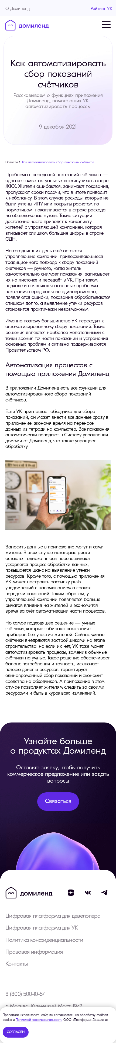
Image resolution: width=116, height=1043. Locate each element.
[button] (58, 801)
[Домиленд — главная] (27, 25)
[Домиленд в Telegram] (105, 892)
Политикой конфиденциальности (39, 1020)
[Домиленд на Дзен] (71, 892)
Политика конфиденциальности (44, 940)
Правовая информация (34, 952)
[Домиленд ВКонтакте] (88, 892)
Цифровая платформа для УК (41, 928)
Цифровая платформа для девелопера (52, 916)
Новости (11, 162)
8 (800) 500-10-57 (25, 994)
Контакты (16, 964)
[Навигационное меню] (106, 24)
